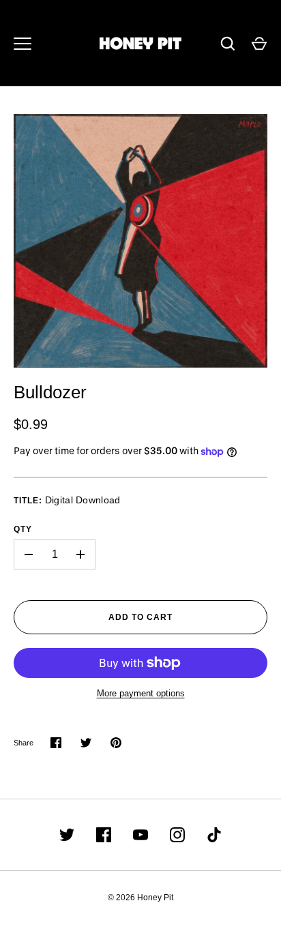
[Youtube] (140, 835)
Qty (23, 529)
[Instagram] (177, 835)
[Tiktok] (214, 835)
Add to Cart (140, 617)
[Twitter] (67, 835)
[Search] (228, 44)
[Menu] (23, 44)
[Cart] (259, 44)
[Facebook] (104, 835)
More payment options (141, 693)
